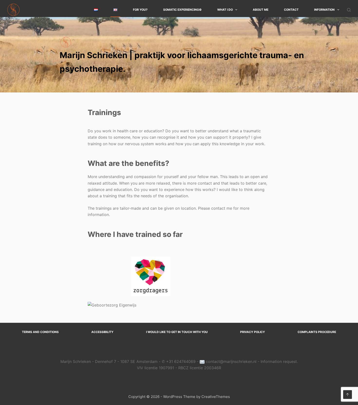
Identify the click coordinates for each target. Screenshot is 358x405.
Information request (279, 361)
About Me (260, 9)
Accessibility (102, 332)
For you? (140, 9)
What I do (225, 9)
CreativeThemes (215, 396)
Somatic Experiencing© (182, 9)
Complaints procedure (317, 332)
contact (291, 9)
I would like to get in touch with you (177, 332)
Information (324, 9)
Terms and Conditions (40, 332)
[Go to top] (347, 394)
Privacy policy (252, 332)
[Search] (349, 10)
